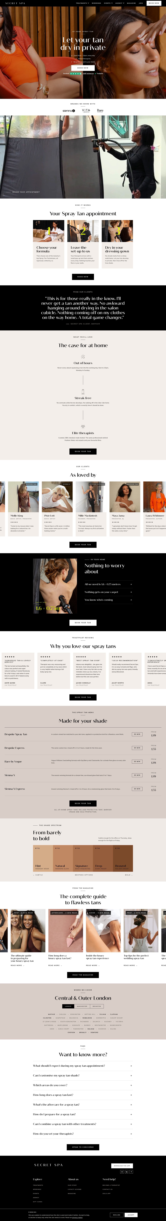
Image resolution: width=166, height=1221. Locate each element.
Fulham (103, 1014)
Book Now (83, 277)
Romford (94, 1032)
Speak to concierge (83, 1147)
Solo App (106, 1193)
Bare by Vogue (13, 761)
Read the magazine (83, 975)
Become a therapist (111, 1185)
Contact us (108, 1189)
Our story (72, 1185)
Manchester (82, 1006)
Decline (116, 1215)
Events (107, 3)
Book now (154, 3)
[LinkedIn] (126, 1172)
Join (141, 3)
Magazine (131, 3)
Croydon (71, 1032)
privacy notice (77, 1217)
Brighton (97, 1006)
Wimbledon (87, 1018)
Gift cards (37, 1201)
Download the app (122, 1165)
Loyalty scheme (74, 1189)
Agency (118, 3)
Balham (91, 1029)
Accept (131, 1215)
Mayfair (51, 1014)
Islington (47, 1018)
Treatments (81, 3)
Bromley (83, 1032)
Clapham (114, 1014)
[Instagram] (122, 1172)
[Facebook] (131, 1172)
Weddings (96, 3)
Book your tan (83, 451)
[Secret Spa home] (15, 3)
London (68, 1006)
